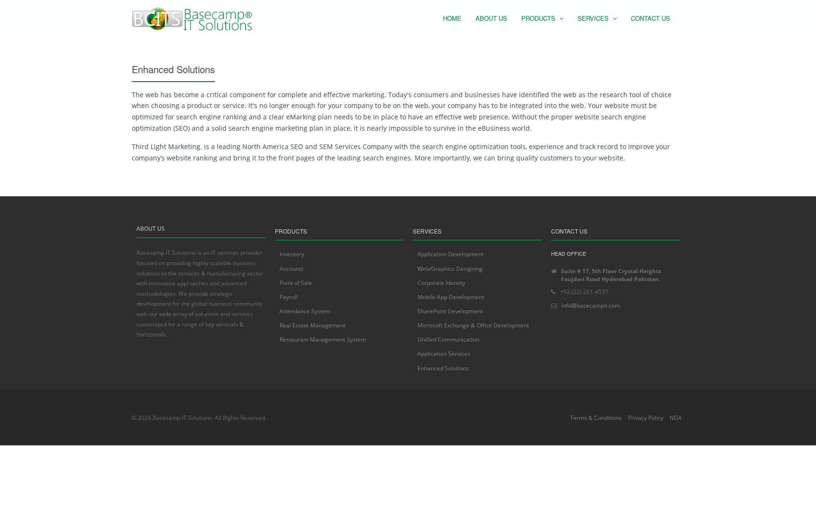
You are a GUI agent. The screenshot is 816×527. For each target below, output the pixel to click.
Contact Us (650, 18)
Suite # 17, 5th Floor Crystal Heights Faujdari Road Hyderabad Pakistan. (611, 275)
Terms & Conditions (596, 418)
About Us (491, 18)
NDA (676, 418)
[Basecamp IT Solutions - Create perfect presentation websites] (193, 18)
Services (594, 18)
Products (539, 18)
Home (452, 18)
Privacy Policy (645, 418)
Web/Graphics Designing (450, 269)
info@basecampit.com (590, 305)
